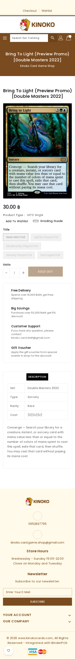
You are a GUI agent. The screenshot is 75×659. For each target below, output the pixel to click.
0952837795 (37, 524)
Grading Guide (51, 221)
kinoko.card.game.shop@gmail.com (37, 542)
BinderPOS (59, 643)
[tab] (37, 376)
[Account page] (61, 38)
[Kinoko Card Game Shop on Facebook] (26, 5)
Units (7, 264)
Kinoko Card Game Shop (37, 66)
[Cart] (69, 38)
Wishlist (47, 11)
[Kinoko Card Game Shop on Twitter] (34, 5)
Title (6, 230)
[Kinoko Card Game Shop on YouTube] (41, 5)
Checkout (30, 11)
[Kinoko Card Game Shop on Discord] (49, 5)
